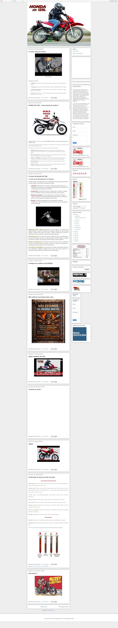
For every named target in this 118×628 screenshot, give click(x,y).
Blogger (72, 618)
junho (76, 220)
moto (34, 566)
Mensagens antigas (63, 606)
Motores (49, 76)
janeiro (77, 229)
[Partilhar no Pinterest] (56, 97)
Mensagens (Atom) (51, 610)
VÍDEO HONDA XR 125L (36, 356)
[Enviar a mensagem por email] (51, 97)
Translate (83, 208)
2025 (75, 231)
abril (76, 223)
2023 (75, 235)
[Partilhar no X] (53, 97)
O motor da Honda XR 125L (38, 176)
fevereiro (77, 227)
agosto (77, 216)
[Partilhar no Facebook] (55, 97)
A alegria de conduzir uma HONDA (40, 263)
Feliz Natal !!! (33, 573)
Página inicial (43, 606)
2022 (75, 237)
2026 (75, 214)
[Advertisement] (95, 67)
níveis (36, 566)
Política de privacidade (78, 53)
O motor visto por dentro (37, 52)
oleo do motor (40, 566)
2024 (75, 233)
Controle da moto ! (35, 389)
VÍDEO (30, 444)
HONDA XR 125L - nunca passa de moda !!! (43, 105)
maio (76, 221)
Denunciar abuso (75, 295)
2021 (75, 239)
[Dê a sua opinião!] (52, 97)
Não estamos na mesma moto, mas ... (41, 297)
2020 (75, 240)
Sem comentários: (45, 97)
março (76, 225)
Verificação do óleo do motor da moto (41, 477)
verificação (46, 566)
